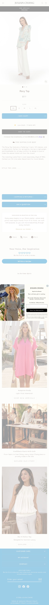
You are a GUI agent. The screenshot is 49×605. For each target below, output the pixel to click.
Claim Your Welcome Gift (37, 310)
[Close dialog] (47, 286)
